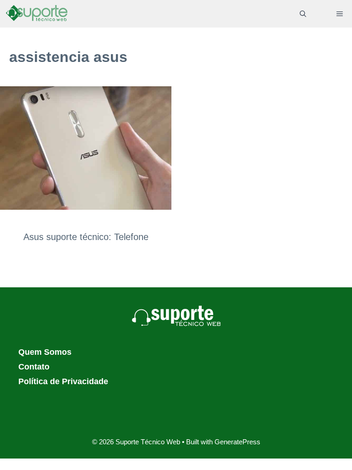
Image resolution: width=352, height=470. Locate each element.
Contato (34, 366)
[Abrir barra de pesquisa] (303, 14)
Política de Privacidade (63, 381)
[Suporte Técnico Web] (37, 14)
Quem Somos (45, 352)
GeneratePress (237, 442)
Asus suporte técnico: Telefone (85, 237)
